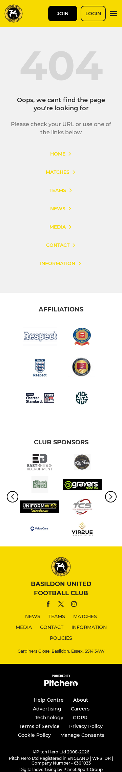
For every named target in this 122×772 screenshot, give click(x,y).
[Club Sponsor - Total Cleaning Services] (82, 507)
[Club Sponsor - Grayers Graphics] (82, 485)
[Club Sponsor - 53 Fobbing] (82, 463)
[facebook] (48, 605)
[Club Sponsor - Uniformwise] (39, 507)
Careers (80, 709)
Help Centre (49, 700)
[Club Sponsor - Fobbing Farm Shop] (39, 485)
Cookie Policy (34, 735)
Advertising (47, 709)
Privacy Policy (86, 726)
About (80, 700)
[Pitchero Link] (61, 684)
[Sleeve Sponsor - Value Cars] (39, 530)
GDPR (80, 718)
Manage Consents (82, 735)
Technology (49, 718)
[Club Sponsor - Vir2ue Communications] (82, 530)
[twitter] (61, 605)
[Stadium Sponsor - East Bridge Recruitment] (39, 463)
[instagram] (73, 605)
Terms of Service (39, 726)
